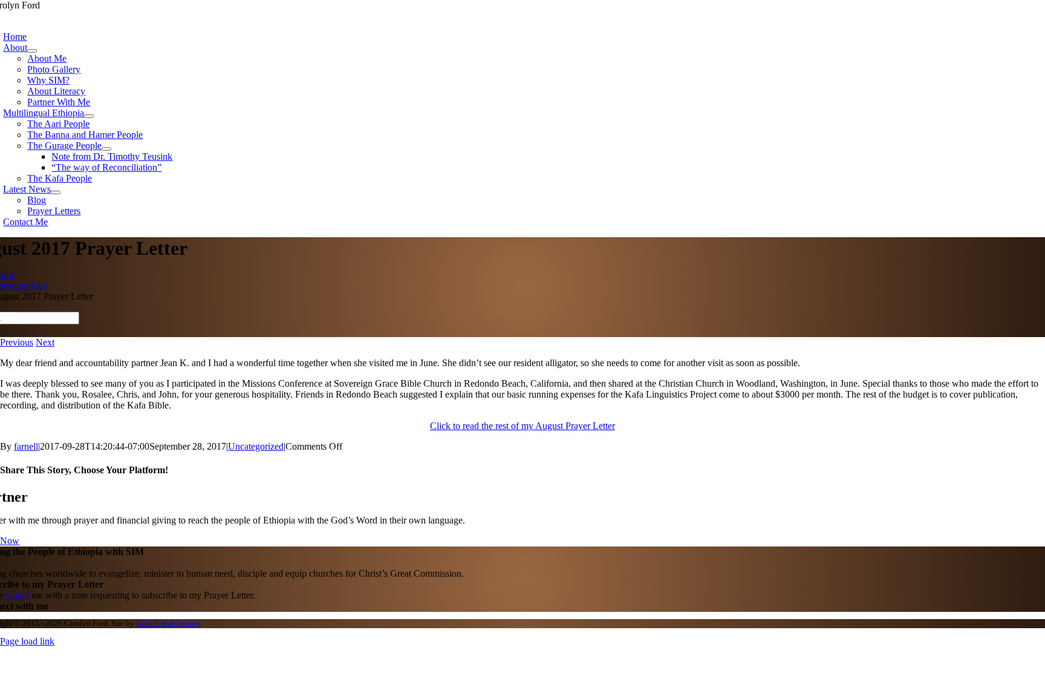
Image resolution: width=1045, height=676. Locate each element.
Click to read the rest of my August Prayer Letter (522, 426)
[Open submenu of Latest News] (55, 192)
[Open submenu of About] (32, 51)
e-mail (17, 595)
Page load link (27, 641)
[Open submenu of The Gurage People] (106, 149)
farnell (26, 446)
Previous (16, 342)
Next (45, 342)
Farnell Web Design (168, 623)
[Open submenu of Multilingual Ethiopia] (89, 116)
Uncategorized (256, 446)
